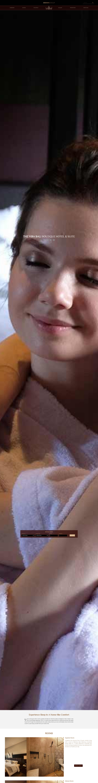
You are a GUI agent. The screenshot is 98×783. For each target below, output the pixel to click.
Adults (50, 533)
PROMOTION (72, 7)
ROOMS (24, 7)
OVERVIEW (12, 7)
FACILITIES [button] (36, 7)
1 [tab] (47, 707)
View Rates (72, 535)
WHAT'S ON (85, 7)
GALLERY (60, 7)
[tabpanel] (49, 357)
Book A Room (78, 765)
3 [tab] (50, 707)
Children (60, 533)
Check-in (23, 533)
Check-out (37, 533)
